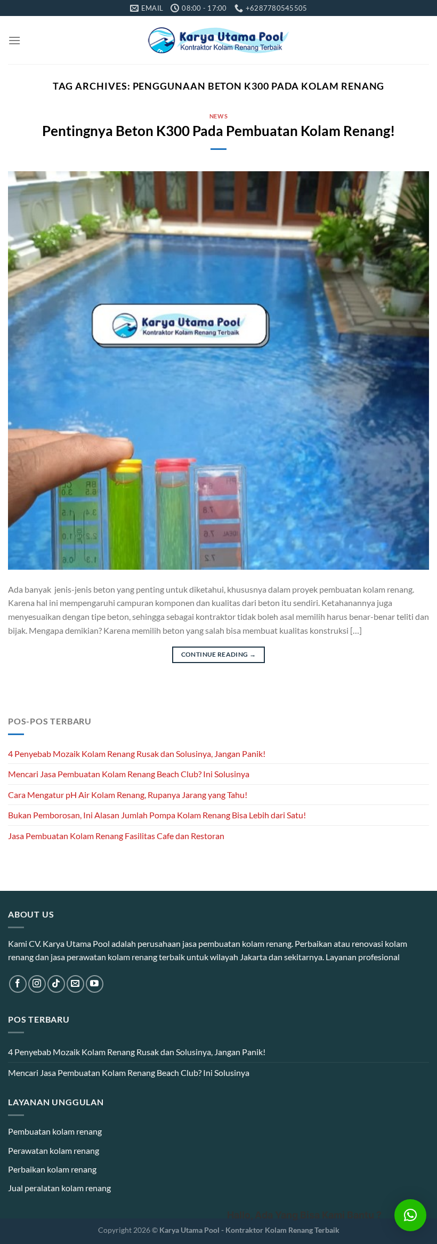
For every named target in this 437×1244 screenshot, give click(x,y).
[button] (410, 1215)
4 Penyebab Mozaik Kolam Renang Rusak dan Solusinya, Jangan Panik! (136, 753)
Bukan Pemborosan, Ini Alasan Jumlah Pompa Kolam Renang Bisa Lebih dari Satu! (157, 815)
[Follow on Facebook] (18, 984)
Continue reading (218, 654)
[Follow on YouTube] (94, 984)
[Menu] (14, 40)
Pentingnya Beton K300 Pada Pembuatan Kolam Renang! (218, 131)
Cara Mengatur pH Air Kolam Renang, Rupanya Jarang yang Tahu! (127, 795)
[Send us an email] (75, 984)
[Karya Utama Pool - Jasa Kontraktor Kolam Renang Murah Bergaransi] (218, 40)
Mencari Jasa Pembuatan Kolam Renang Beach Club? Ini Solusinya (128, 774)
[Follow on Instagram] (37, 984)
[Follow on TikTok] (56, 984)
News (218, 116)
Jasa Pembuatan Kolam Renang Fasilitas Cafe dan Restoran (116, 836)
